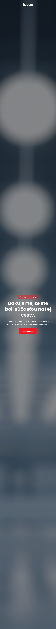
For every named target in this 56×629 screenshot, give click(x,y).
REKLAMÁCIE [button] (28, 331)
